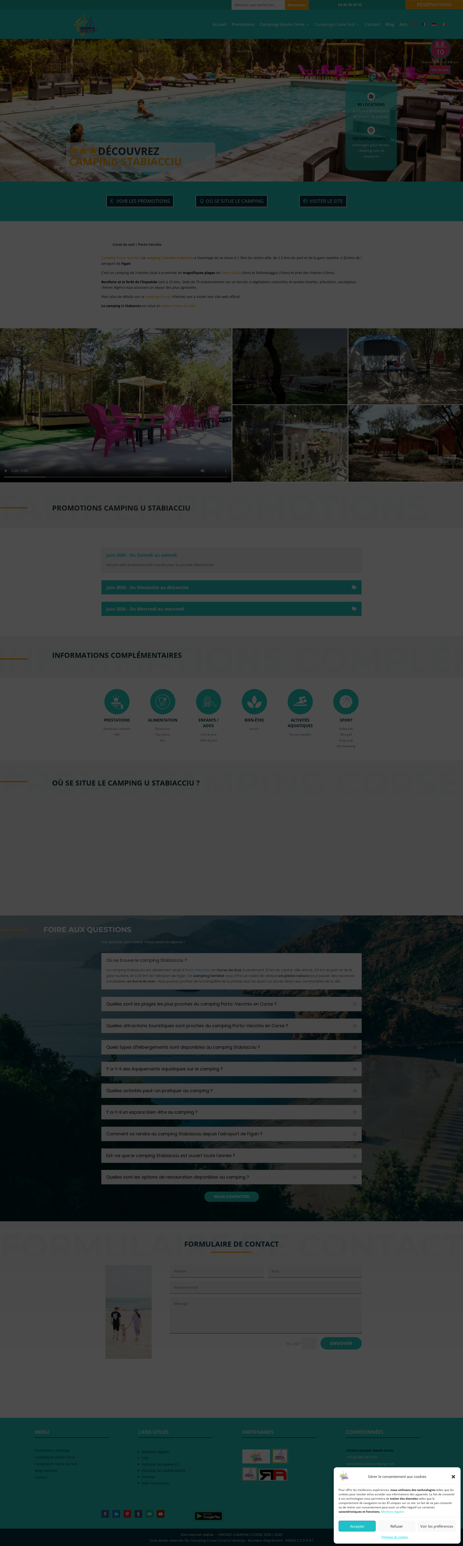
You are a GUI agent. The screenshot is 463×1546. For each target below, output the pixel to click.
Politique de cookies (394, 1537)
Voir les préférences (436, 1526)
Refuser (396, 1526)
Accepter (357, 1526)
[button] (453, 1476)
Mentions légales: (393, 1512)
